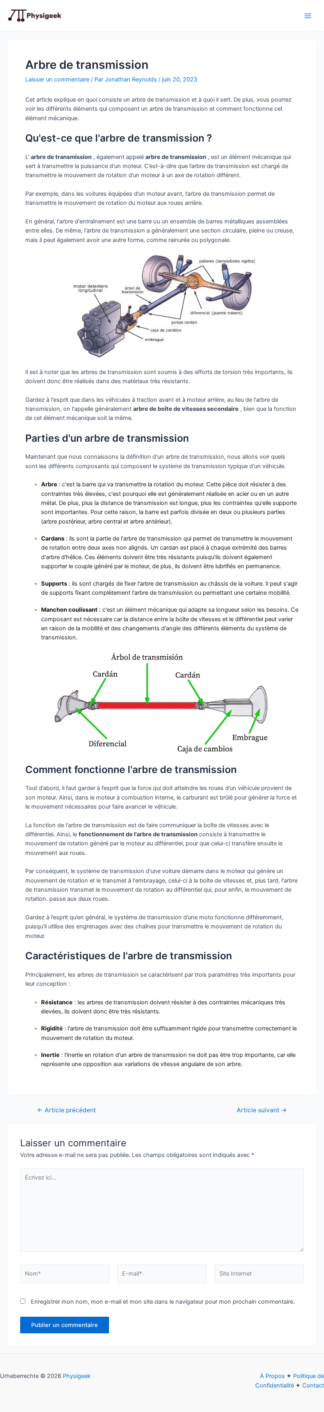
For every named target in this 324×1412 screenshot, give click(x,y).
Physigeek (76, 1376)
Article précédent (66, 1110)
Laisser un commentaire (57, 79)
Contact (313, 1385)
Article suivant (262, 1110)
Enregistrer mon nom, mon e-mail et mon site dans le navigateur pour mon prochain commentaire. (163, 1301)
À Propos (272, 1376)
